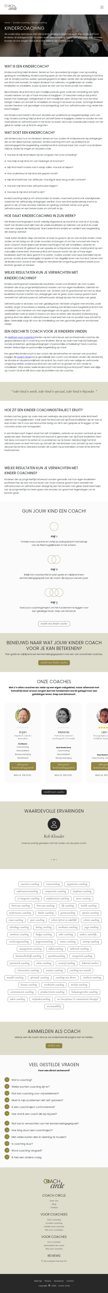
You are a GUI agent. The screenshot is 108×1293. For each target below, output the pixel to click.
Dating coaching (44, 927)
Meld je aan (54, 1045)
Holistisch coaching (79, 948)
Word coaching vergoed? (26, 1150)
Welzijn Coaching (79, 984)
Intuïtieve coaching (19, 934)
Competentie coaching (55, 891)
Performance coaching (20, 912)
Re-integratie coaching (28, 898)
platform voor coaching (21, 337)
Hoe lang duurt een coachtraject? (32, 1130)
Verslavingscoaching (19, 941)
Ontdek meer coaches (54, 792)
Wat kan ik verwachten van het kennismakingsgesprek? (45, 1123)
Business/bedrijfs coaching (28, 956)
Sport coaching (37, 920)
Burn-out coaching (21, 905)
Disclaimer (59, 1281)
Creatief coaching (66, 963)
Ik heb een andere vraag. (26, 1157)
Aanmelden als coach (54, 1245)
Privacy (48, 1281)
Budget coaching (44, 934)
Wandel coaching (15, 977)
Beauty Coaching (29, 984)
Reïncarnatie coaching (28, 970)
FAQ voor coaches (54, 1248)
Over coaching (54, 1219)
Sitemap (38, 1281)
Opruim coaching (90, 912)
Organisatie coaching (77, 884)
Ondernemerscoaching (27, 891)
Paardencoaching (56, 956)
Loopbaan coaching (82, 891)
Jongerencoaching (44, 941)
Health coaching (89, 905)
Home (7, 22)
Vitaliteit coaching (92, 977)
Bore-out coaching (46, 905)
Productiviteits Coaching (53, 992)
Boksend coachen (90, 963)
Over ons (54, 1200)
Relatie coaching (91, 920)
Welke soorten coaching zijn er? (30, 1086)
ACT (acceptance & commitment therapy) (77, 999)
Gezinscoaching (68, 912)
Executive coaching (30, 884)
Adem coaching (43, 963)
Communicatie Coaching (22, 992)
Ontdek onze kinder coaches (54, 623)
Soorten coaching (21, 22)
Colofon (70, 1281)
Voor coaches (54, 1242)
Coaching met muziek (80, 970)
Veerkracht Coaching (54, 984)
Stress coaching (83, 898)
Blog (54, 1204)
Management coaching (30, 948)
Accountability (54, 1006)
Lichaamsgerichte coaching (84, 992)
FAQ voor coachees (54, 1230)
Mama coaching (68, 941)
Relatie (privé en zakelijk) (63, 920)
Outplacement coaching (57, 898)
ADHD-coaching (56, 948)
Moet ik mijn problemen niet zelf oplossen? (37, 1100)
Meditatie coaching (67, 927)
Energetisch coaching (82, 956)
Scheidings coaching (19, 927)
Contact (54, 1207)
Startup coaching (91, 941)
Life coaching (67, 905)
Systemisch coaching (20, 963)
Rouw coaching (16, 920)
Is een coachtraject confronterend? (33, 1107)
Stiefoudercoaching (41, 999)
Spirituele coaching (39, 977)
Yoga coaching (91, 927)
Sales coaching (66, 934)
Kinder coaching (39, 22)
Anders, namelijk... (89, 934)
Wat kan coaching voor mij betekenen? (35, 1093)
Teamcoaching (53, 884)
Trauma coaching (54, 970)
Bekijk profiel (23, 775)
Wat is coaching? (21, 1080)
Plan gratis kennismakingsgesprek (23, 766)
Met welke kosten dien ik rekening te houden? (38, 1137)
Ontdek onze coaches (54, 1226)
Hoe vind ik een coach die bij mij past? (34, 1114)
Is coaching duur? (22, 1144)
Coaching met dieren (66, 977)
